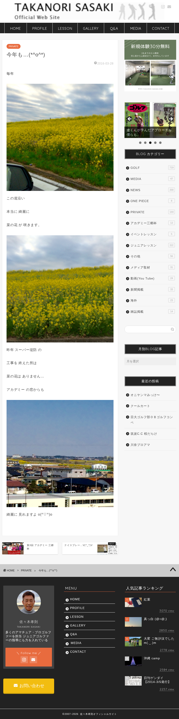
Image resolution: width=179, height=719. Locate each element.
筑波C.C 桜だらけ (144, 433)
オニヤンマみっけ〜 (145, 395)
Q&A (114, 28)
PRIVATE (13, 46)
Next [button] (170, 119)
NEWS (152, 190)
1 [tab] (140, 142)
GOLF (152, 167)
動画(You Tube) (152, 278)
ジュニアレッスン (152, 245)
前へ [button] (130, 119)
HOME (15, 28)
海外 (152, 300)
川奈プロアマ (140, 445)
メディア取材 (152, 267)
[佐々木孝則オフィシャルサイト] (89, 19)
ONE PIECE (151, 201)
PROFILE (39, 28)
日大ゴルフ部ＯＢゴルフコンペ (152, 419)
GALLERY (91, 28)
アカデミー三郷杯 (152, 223)
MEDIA (135, 28)
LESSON (65, 28)
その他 (152, 256)
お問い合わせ (31, 685)
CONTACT (160, 28)
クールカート (140, 406)
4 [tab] (155, 142)
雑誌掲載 (152, 311)
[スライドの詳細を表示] (150, 120)
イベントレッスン (151, 234)
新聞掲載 (152, 289)
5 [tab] (160, 142)
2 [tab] (145, 142)
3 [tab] (150, 142)
